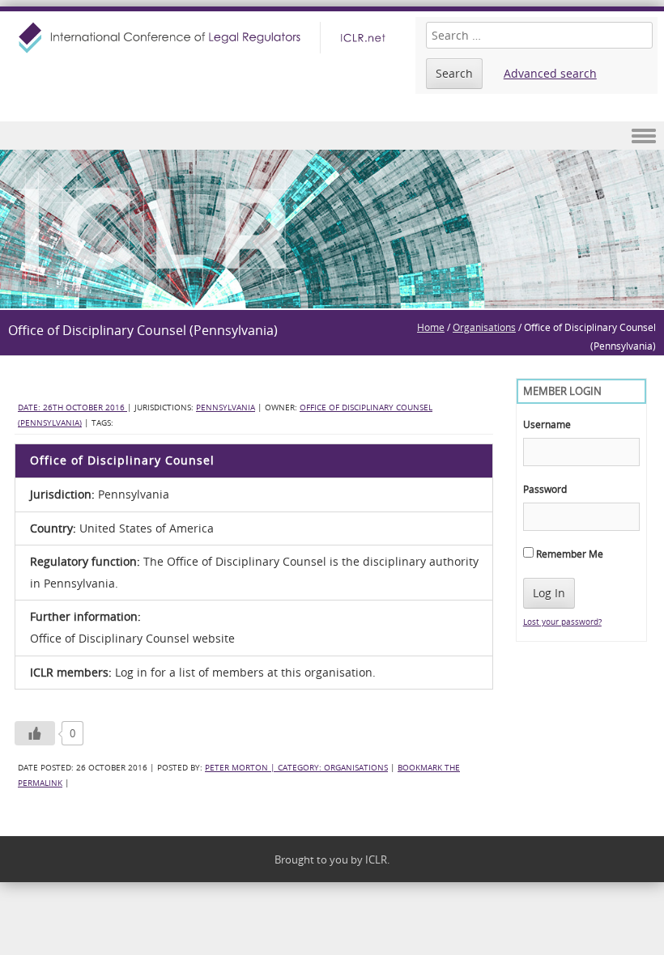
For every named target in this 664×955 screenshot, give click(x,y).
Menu (332, 135)
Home (431, 326)
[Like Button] (35, 733)
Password (545, 488)
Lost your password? (562, 622)
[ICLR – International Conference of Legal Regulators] (204, 37)
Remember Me (568, 553)
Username (547, 424)
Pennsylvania (225, 407)
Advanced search (550, 73)
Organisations (484, 326)
